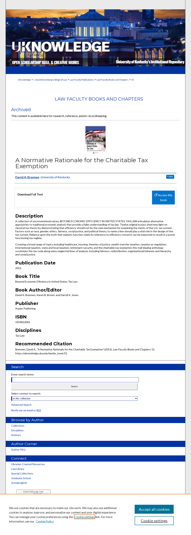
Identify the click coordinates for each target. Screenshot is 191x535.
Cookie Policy (45, 521)
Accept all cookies (154, 509)
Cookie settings (84, 517)
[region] (95, 514)
